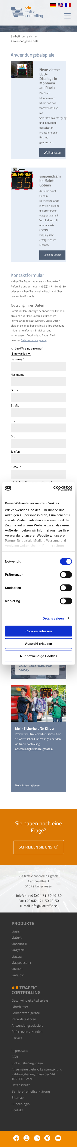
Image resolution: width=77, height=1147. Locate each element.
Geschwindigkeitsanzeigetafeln (34, 749)
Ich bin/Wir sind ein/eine (27, 348)
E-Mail (16, 467)
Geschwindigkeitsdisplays (30, 1000)
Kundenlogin (21, 1103)
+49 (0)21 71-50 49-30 (44, 895)
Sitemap (18, 1097)
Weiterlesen (52, 152)
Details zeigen (53, 618)
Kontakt (17, 1110)
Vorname (17, 359)
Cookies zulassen (38, 631)
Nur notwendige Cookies (38, 656)
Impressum (20, 1050)
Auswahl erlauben (38, 643)
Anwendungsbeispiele (27, 1025)
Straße (15, 405)
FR (68, 5)
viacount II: (19, 943)
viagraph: (18, 949)
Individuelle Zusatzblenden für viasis (35, 665)
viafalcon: (18, 975)
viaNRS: (17, 968)
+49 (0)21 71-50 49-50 (42, 900)
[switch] (66, 574)
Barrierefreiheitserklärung (31, 1091)
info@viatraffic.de (44, 905)
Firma (14, 390)
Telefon (16, 451)
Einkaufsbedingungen (27, 1063)
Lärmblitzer (20, 1006)
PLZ (13, 421)
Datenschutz (21, 1084)
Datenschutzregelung (34, 340)
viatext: (17, 937)
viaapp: (17, 956)
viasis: (16, 931)
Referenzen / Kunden (27, 1031)
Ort (13, 436)
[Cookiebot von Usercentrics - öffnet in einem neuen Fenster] (54, 488)
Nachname (18, 374)
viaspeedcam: (21, 962)
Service (17, 1037)
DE (53, 5)
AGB (15, 1056)
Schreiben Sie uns (36, 847)
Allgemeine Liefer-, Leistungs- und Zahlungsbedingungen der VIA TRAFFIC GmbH (37, 1074)
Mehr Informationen (27, 785)
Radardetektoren (24, 1019)
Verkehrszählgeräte (26, 1012)
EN (60, 5)
